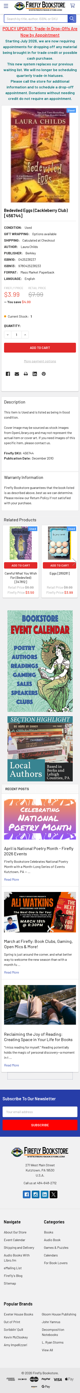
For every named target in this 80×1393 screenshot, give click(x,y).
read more (11, 879)
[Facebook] (8, 374)
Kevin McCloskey (16, 1337)
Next (74, 561)
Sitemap (10, 1283)
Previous (5, 561)
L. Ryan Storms (53, 1342)
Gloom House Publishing (59, 1314)
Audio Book (52, 1240)
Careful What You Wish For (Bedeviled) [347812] (21, 577)
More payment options (40, 361)
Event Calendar (14, 1240)
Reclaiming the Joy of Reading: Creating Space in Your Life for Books (38, 1036)
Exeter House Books (18, 1314)
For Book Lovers (56, 1263)
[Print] (26, 374)
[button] (40, 661)
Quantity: (12, 326)
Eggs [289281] (59, 573)
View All (47, 1350)
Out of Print (12, 1322)
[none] (40, 155)
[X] (53, 1194)
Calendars (51, 1255)
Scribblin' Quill (13, 1329)
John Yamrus (51, 1322)
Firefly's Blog (13, 1275)
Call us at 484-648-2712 (40, 1183)
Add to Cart (21, 565)
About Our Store (15, 1232)
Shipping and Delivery (19, 1247)
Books (48, 1232)
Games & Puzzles (56, 1247)
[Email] (17, 374)
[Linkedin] (35, 374)
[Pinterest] (44, 374)
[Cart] (73, 6)
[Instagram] (35, 1194)
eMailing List (13, 1268)
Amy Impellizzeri (15, 1345)
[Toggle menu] (6, 6)
